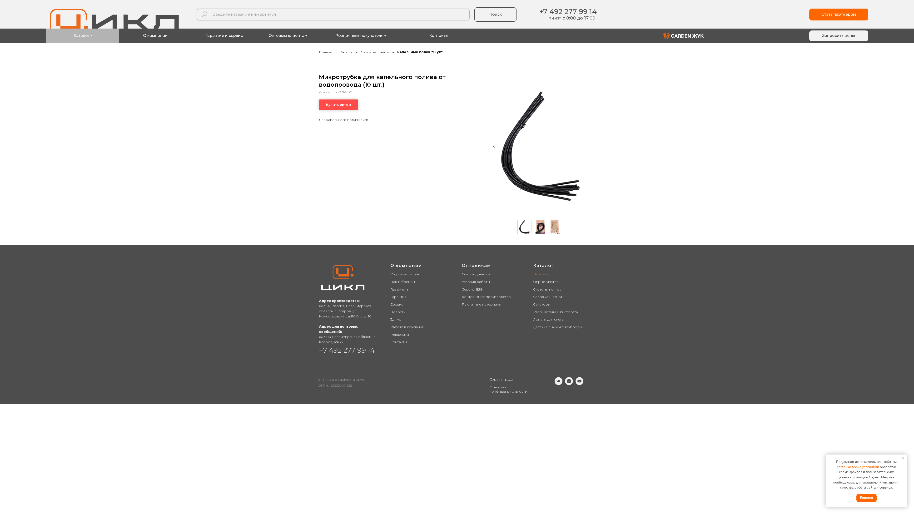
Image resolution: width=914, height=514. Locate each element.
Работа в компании (407, 327)
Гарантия (398, 297)
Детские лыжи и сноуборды (557, 327)
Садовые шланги (547, 297)
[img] (683, 36)
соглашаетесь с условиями (858, 467)
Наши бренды (402, 282)
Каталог (346, 52)
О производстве (404, 274)
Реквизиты (399, 334)
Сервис (396, 304)
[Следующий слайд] (586, 146)
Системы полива (547, 289)
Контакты (398, 342)
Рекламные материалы (481, 304)
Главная (325, 52)
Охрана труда (501, 379)
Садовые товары (375, 52)
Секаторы (541, 304)
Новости (398, 312)
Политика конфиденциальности (508, 389)
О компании (406, 265)
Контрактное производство (486, 297)
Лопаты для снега (548, 319)
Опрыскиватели (547, 282)
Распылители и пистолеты (555, 312)
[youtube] (579, 384)
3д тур (395, 319)
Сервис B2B (472, 289)
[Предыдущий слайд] (493, 146)
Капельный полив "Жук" (420, 52)
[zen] (569, 384)
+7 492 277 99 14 (568, 11)
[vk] (558, 384)
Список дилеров (476, 274)
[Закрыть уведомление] (903, 458)
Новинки (541, 274)
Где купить (399, 289)
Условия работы (476, 282)
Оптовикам (476, 265)
